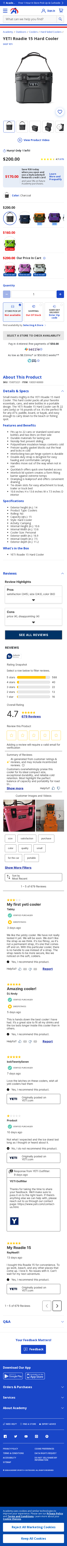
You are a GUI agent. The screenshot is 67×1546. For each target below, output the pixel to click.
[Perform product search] (60, 19)
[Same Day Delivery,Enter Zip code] (54, 312)
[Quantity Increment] (60, 294)
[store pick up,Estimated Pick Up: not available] (12, 312)
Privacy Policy (55, 1513)
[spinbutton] (33, 294)
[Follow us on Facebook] (5, 1436)
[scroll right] (59, 127)
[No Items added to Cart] (61, 10)
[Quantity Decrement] (6, 294)
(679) (61, 159)
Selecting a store (33, 325)
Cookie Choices (12, 1519)
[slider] (33, 83)
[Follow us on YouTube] (26, 1436)
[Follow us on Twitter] (15, 1436)
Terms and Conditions (21, 1516)
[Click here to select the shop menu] (5, 11)
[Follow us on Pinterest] (47, 1436)
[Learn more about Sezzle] (33, 349)
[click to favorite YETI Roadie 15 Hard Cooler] (60, 112)
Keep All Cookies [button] (33, 1538)
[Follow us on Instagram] (36, 1436)
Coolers (33, 32)
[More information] (44, 258)
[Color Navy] (24, 218)
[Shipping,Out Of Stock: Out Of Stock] (33, 312)
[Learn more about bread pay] (33, 360)
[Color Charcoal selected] (10, 218)
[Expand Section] (33, 600)
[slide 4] (48, 126)
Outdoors (21, 32)
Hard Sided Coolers (51, 32)
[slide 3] (35, 126)
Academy (8, 32)
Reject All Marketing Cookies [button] (33, 1527)
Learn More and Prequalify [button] (55, 176)
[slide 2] (22, 126)
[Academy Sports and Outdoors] (14, 11)
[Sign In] (44, 11)
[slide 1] (9, 126)
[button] (55, 177)
